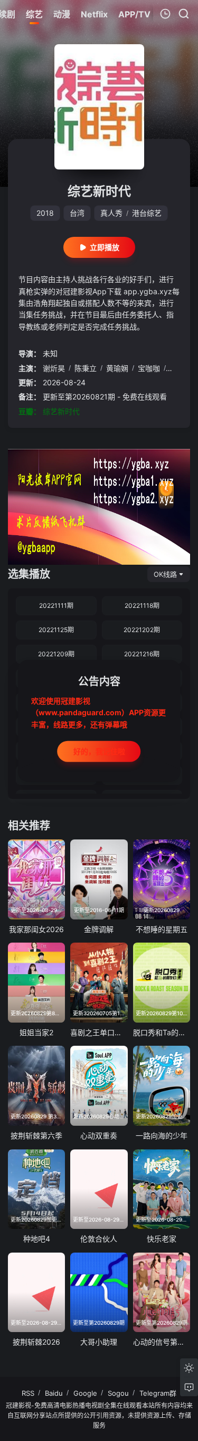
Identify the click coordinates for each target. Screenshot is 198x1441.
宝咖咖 (149, 368)
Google (85, 1393)
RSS (28, 1393)
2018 (45, 212)
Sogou (118, 1393)
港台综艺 (147, 212)
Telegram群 (157, 1393)
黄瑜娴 (117, 368)
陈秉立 (85, 368)
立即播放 (104, 247)
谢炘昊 (54, 368)
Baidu (54, 1393)
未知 (50, 353)
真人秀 (111, 212)
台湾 (77, 212)
